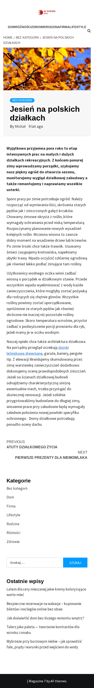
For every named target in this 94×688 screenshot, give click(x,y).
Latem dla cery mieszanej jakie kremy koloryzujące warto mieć (46, 592)
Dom (11, 27)
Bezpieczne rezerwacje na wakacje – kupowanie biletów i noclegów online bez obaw (44, 606)
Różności (23, 27)
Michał (20, 126)
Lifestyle (13, 514)
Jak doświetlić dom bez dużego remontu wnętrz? (45, 618)
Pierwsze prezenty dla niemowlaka (51, 454)
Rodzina (53, 27)
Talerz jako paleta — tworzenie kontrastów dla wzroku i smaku (43, 629)
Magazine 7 (37, 681)
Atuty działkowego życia (32, 444)
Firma (65, 27)
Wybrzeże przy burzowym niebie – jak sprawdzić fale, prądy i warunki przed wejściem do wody (44, 644)
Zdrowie (38, 27)
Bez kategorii (22, 100)
